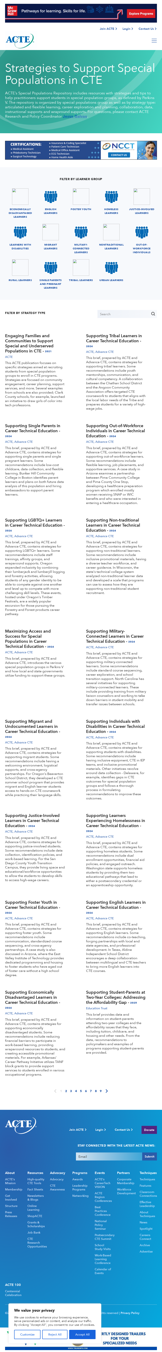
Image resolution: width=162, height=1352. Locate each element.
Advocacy (56, 1179)
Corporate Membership (125, 1181)
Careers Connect (145, 1237)
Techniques (147, 1179)
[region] (54, 1323)
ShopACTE (34, 1216)
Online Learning (33, 1208)
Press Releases (11, 1214)
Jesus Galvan (75, 116)
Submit (149, 1156)
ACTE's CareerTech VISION (102, 1183)
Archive (145, 1245)
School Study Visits (103, 1247)
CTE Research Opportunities (36, 1242)
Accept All (82, 1334)
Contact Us (146, 28)
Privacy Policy (130, 1313)
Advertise (146, 1251)
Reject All (55, 1334)
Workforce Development (125, 1191)
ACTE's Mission (10, 1181)
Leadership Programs (80, 1187)
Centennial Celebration (13, 1293)
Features (145, 1186)
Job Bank (33, 1232)
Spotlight (146, 1229)
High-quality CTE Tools (35, 1181)
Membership (13, 1189)
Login (126, 28)
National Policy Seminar (101, 1225)
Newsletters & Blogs (35, 1197)
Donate (149, 1129)
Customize (27, 1334)
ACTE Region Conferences (103, 1197)
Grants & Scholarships (36, 1224)
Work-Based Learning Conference (103, 1259)
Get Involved (11, 1197)
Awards (77, 1179)
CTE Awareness (57, 1187)
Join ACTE (107, 28)
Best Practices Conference (103, 1211)
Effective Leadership (147, 1204)
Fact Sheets (35, 1189)
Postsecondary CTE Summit (103, 1237)
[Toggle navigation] (154, 40)
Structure (11, 1206)
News (143, 1222)
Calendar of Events (103, 1271)
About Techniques (147, 1214)
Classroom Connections (148, 1194)
